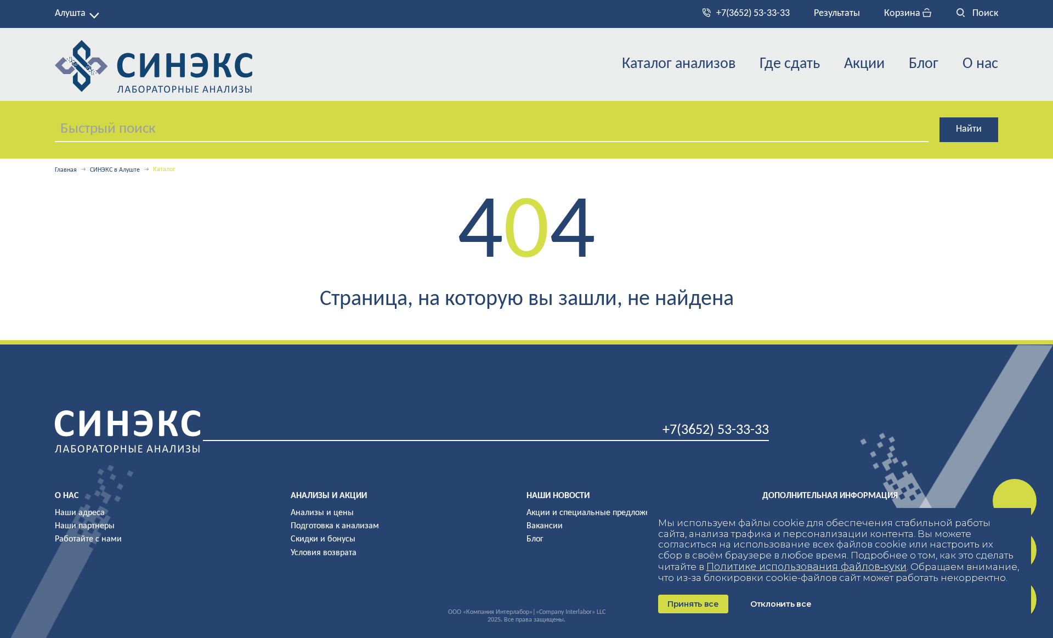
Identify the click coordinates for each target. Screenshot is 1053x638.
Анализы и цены (322, 513)
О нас (980, 64)
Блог (923, 64)
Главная (66, 170)
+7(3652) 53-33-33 (753, 13)
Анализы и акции (329, 496)
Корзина (903, 13)
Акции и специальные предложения (595, 513)
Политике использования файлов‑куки (806, 567)
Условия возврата (323, 553)
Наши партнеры (85, 526)
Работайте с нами (88, 539)
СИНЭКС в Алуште (115, 170)
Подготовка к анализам (335, 526)
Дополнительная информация (830, 496)
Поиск (984, 13)
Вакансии (544, 526)
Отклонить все (780, 604)
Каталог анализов (678, 64)
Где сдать (790, 64)
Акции (864, 64)
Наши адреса (80, 513)
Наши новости (558, 496)
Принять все (693, 604)
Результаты (837, 13)
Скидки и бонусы (323, 539)
